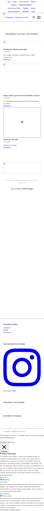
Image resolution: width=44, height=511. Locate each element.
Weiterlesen (7, 60)
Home (9, 1)
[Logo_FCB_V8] (18, 17)
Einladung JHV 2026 (10, 139)
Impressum (26, 11)
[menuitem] (9, 1)
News (14, 1)
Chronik (33, 8)
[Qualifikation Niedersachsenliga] (22, 44)
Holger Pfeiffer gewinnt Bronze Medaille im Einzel (21, 95)
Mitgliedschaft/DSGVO (25, 5)
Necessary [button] (3, 477)
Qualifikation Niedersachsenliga (15, 49)
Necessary (6, 480)
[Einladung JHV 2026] (22, 122)
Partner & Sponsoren (14, 11)
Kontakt (5, 330)
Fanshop (25, 8)
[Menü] (38, 17)
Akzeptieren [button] (3, 442)
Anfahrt (33, 1)
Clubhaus (14, 5)
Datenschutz (7, 332)
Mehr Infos (11, 442)
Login (33, 11)
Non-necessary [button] (4, 494)
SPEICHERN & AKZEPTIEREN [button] (10, 510)
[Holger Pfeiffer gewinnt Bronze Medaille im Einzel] (22, 78)
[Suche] (33, 17)
